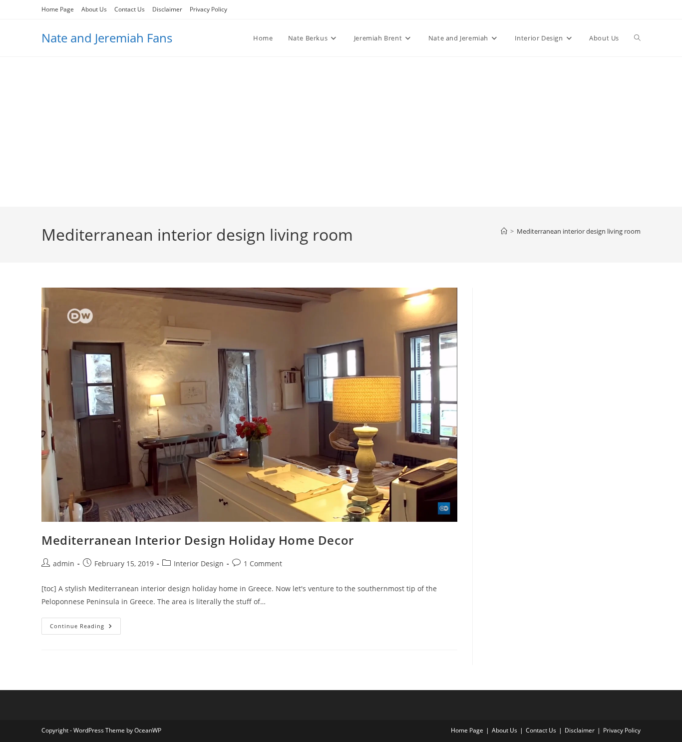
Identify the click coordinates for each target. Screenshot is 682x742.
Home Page (57, 9)
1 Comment (263, 563)
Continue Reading (85, 628)
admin (63, 563)
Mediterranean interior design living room (579, 231)
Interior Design (199, 563)
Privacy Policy (208, 9)
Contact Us (129, 9)
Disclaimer (167, 9)
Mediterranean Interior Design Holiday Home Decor (197, 540)
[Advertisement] (341, 132)
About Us (94, 9)
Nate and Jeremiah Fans (106, 37)
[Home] (504, 231)
